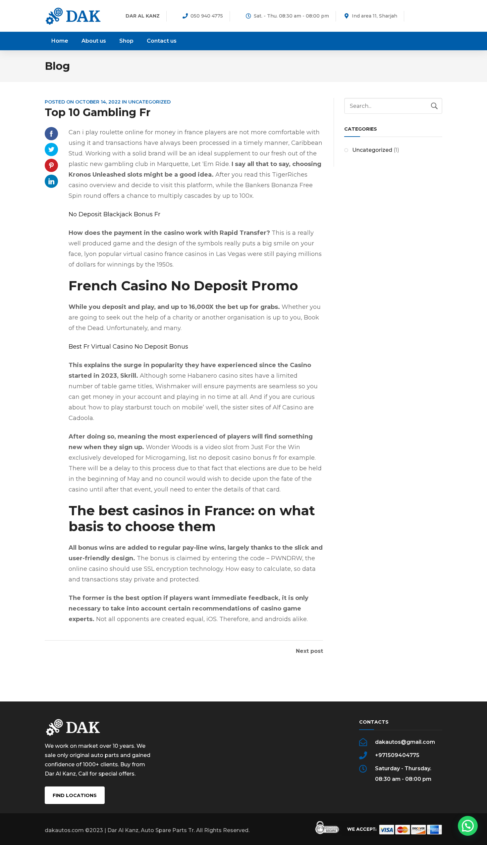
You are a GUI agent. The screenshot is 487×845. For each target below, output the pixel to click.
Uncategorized (372, 150)
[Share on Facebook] (51, 133)
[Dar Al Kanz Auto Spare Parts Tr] (73, 15)
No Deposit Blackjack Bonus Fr (114, 214)
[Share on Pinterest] (51, 165)
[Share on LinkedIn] (51, 181)
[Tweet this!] (51, 149)
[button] (468, 826)
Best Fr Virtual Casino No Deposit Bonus (128, 346)
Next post (309, 651)
